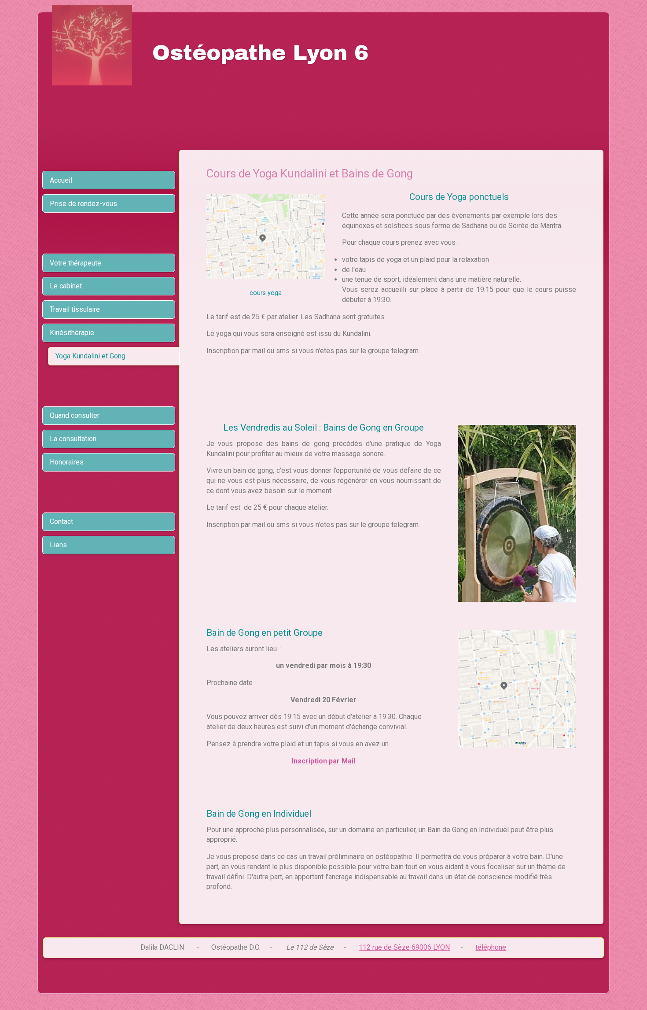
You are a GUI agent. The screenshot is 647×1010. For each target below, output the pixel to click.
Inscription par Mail (323, 761)
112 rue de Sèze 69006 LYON (404, 947)
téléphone (490, 947)
